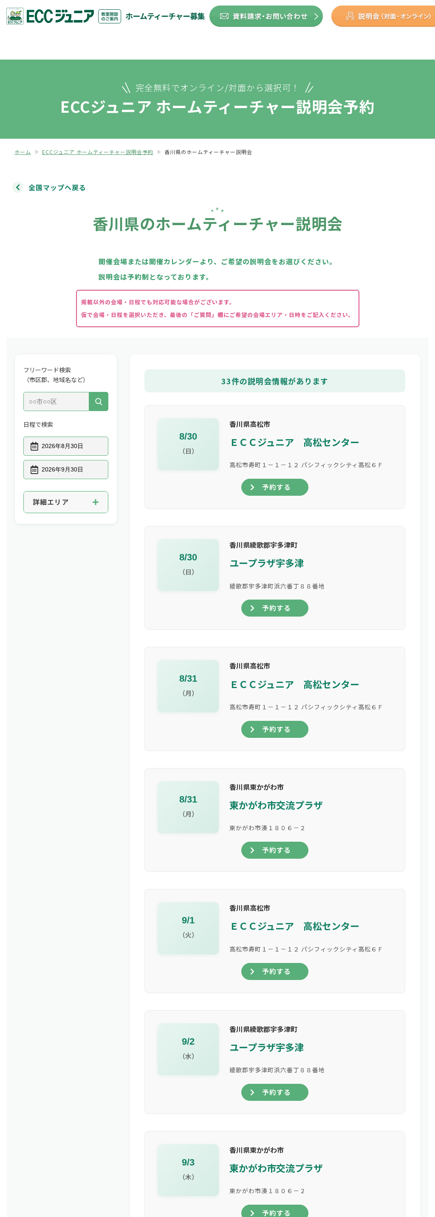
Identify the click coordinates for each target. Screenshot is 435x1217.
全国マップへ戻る (57, 187)
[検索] (98, 401)
